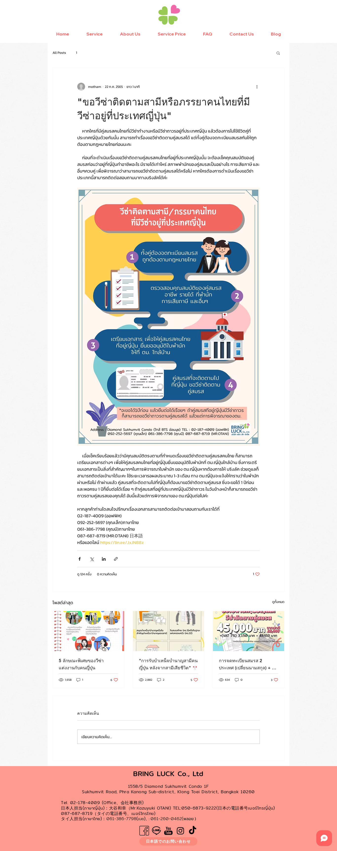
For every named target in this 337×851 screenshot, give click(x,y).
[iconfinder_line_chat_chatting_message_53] (156, 830)
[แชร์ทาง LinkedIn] (103, 559)
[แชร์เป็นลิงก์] (115, 559)
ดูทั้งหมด (278, 601)
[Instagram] (180, 830)
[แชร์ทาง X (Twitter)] (91, 559)
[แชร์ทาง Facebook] (79, 559)
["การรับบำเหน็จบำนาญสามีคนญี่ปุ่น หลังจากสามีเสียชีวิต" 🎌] (168, 631)
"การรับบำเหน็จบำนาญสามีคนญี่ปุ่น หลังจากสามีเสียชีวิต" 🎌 (168, 664)
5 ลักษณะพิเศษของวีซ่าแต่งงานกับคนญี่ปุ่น (81, 664)
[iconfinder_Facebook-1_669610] (144, 830)
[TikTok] (192, 830)
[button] (278, 53)
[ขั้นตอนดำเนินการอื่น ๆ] (257, 87)
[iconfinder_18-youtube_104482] (168, 830)
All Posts (59, 52)
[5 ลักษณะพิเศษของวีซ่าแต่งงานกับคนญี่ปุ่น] (88, 631)
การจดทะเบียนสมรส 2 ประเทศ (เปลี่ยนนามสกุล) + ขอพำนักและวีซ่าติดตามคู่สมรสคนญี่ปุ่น (248, 664)
